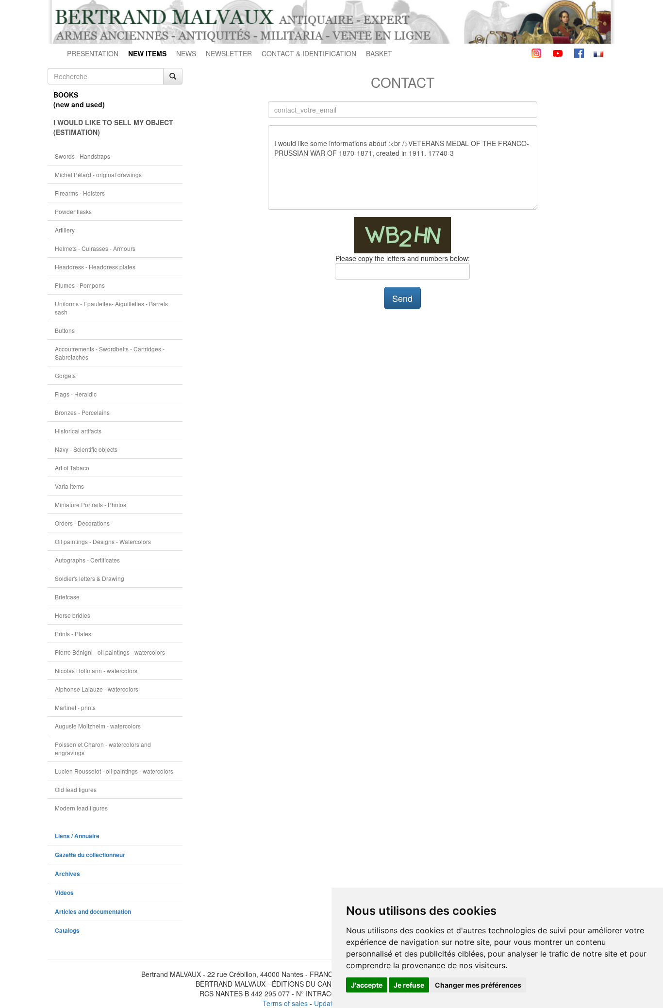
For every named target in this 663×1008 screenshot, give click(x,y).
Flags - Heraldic (76, 394)
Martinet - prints (75, 707)
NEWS (186, 53)
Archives (67, 874)
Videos (64, 893)
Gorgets (65, 375)
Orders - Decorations (82, 523)
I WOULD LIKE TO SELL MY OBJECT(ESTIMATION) (113, 127)
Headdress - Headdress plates (95, 267)
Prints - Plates (73, 633)
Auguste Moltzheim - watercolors (98, 726)
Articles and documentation (93, 912)
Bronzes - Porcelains (82, 412)
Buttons (65, 330)
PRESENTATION (92, 53)
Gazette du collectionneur (90, 855)
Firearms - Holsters (80, 193)
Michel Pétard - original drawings (98, 174)
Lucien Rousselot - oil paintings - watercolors (114, 771)
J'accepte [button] (366, 985)
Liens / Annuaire (77, 836)
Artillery (65, 230)
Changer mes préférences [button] (478, 985)
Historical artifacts (78, 431)
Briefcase (67, 597)
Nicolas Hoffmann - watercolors (96, 670)
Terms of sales (285, 1003)
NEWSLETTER (229, 53)
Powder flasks (73, 211)
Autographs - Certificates (87, 560)
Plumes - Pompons (80, 285)
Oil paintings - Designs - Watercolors (103, 541)
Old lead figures (76, 789)
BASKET (379, 53)
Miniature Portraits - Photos (90, 504)
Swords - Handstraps (82, 156)
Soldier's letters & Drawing (89, 578)
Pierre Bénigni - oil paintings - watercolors (110, 652)
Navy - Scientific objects (86, 449)
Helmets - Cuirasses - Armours (95, 248)
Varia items (69, 486)
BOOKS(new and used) (79, 99)
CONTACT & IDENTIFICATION (309, 53)
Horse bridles (72, 615)
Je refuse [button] (409, 985)
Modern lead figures (81, 808)
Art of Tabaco (72, 467)
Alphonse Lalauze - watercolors (96, 689)
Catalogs (67, 930)
